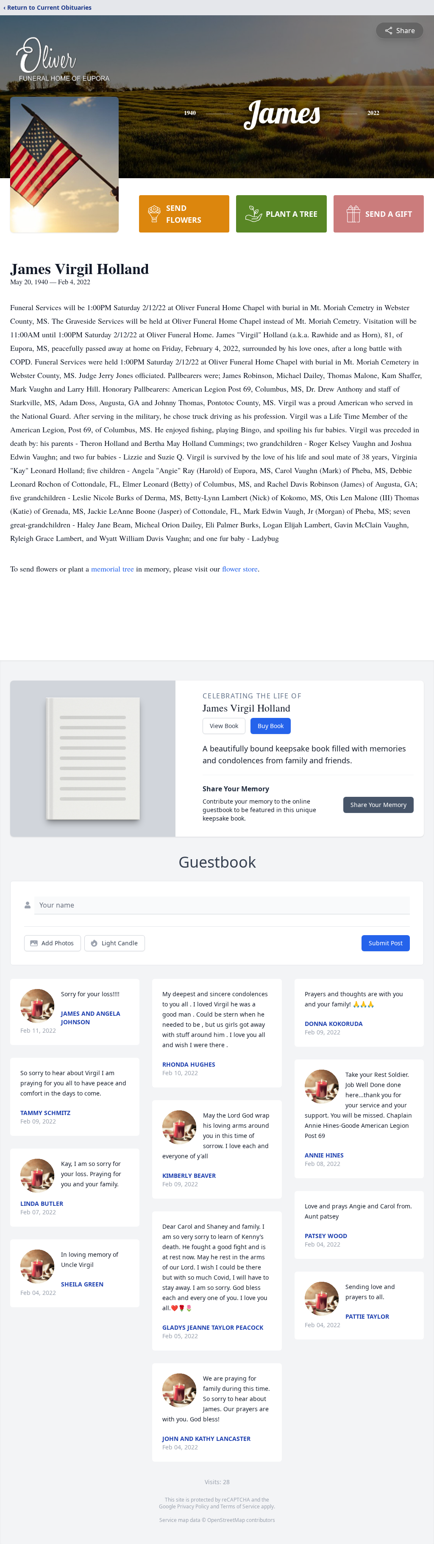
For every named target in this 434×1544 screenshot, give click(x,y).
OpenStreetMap (226, 1520)
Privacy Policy (193, 1506)
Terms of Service (240, 1506)
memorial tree (112, 568)
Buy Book (271, 726)
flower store (240, 568)
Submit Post (386, 943)
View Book (224, 726)
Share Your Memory (378, 805)
